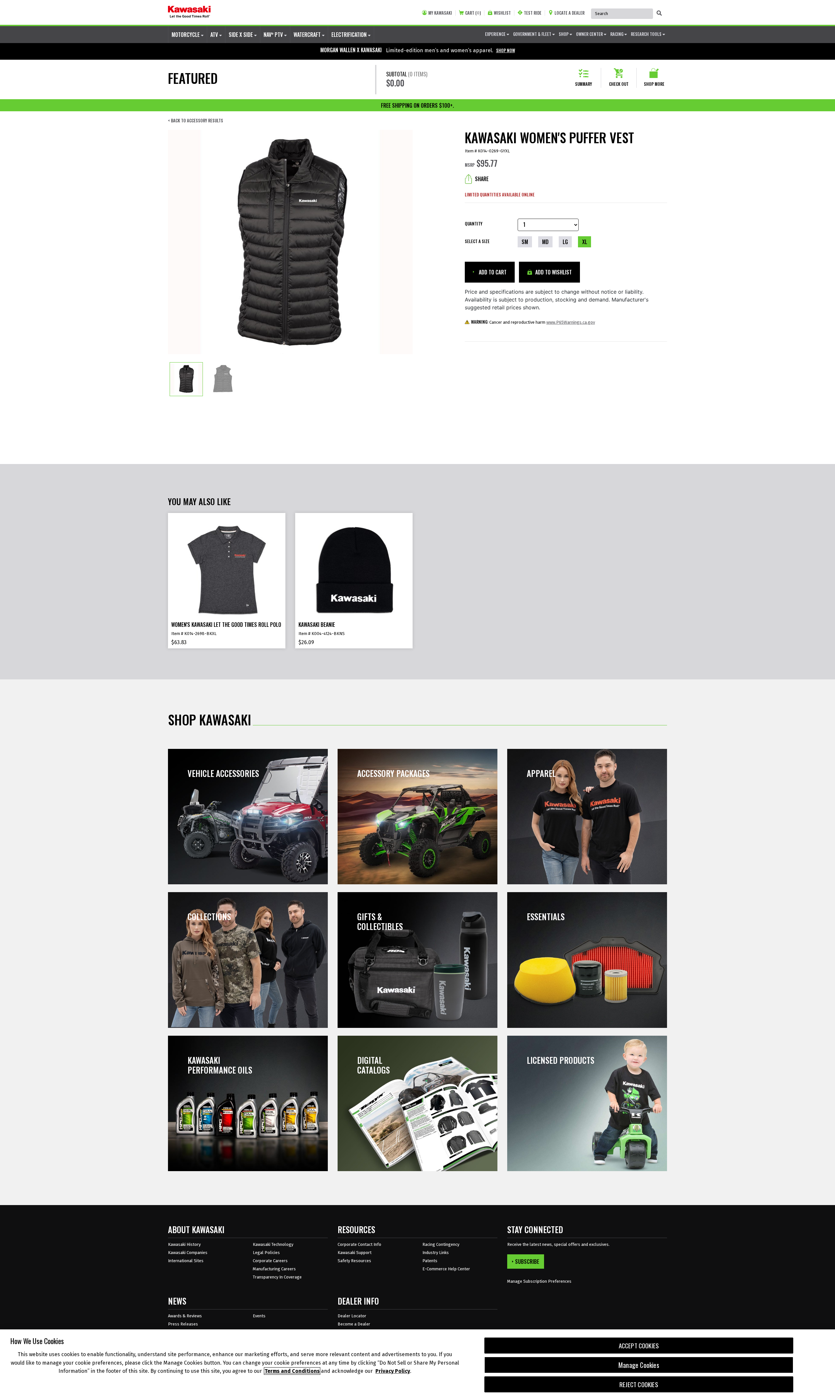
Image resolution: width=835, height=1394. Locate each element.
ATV (214, 35)
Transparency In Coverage (277, 1277)
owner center (590, 34)
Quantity (473, 223)
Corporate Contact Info (359, 1244)
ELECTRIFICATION (349, 35)
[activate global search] (659, 13)
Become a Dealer (354, 1324)
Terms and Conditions (292, 1371)
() (473, 13)
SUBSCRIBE (527, 1261)
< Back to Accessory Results (195, 120)
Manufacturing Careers (274, 1268)
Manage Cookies (638, 1365)
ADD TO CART (492, 272)
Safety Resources (354, 1260)
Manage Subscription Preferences (539, 1281)
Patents (429, 1260)
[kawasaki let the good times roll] (189, 12)
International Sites (186, 1260)
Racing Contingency (440, 1244)
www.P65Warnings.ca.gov (570, 322)
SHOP (564, 34)
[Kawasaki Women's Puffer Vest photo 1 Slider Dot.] (186, 379)
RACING (617, 34)
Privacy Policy (392, 1371)
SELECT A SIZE (477, 241)
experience (496, 34)
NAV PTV (274, 35)
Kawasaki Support (355, 1252)
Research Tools (646, 34)
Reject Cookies (638, 1384)
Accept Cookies (639, 1345)
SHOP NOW (505, 50)
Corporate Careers (270, 1260)
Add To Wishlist (553, 272)
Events (259, 1315)
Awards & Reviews (185, 1315)
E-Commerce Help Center (446, 1268)
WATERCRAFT (308, 35)
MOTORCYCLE (186, 35)
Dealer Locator (352, 1315)
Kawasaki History (184, 1244)
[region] (417, 1361)
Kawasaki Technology (273, 1244)
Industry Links (435, 1252)
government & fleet (532, 34)
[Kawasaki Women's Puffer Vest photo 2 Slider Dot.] (222, 379)
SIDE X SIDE (241, 35)
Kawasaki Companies (187, 1252)
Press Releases (183, 1324)
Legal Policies (266, 1252)
